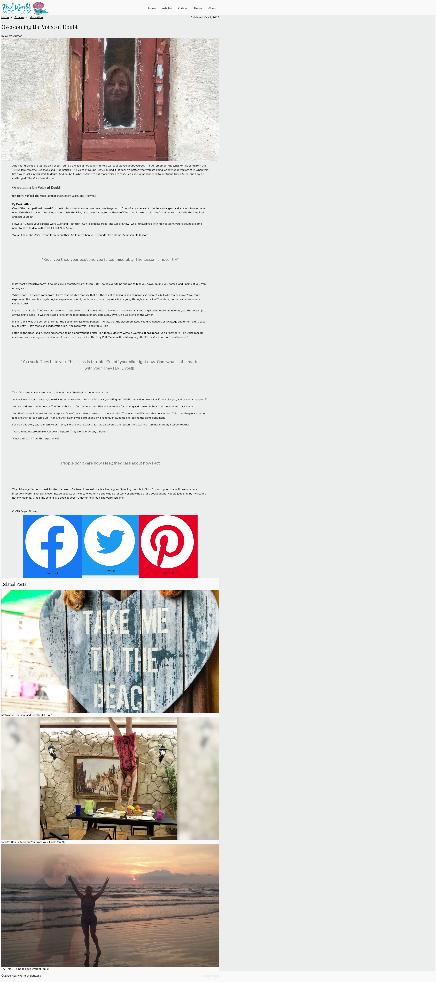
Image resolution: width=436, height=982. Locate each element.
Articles (167, 8)
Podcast (183, 8)
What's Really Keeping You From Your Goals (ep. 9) (33, 842)
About (212, 8)
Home (152, 8)
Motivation (36, 17)
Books (198, 8)
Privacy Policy (211, 976)
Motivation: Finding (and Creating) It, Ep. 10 (27, 715)
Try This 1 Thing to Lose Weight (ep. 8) (25, 969)
